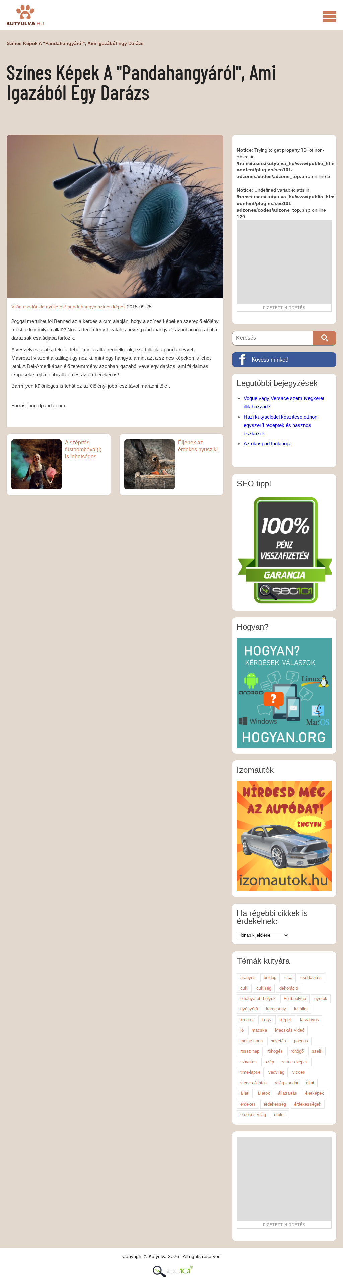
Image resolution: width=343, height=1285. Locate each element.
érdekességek (307, 1104)
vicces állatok (253, 1082)
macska (259, 1030)
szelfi (317, 1051)
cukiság (263, 988)
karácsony (276, 1008)
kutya (267, 1019)
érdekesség (275, 1104)
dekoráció (288, 988)
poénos (301, 1040)
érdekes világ (253, 1114)
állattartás (287, 1093)
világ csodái (286, 1082)
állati (244, 1093)
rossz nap (249, 1051)
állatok (263, 1093)
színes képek (112, 306)
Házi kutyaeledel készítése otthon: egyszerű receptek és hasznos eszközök (281, 425)
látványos (309, 1019)
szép (269, 1061)
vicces (298, 1072)
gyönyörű (249, 1008)
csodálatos (311, 977)
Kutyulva (25, 15)
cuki (244, 988)
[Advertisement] (284, 262)
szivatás (248, 1061)
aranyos (248, 977)
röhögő (297, 1051)
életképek (314, 1093)
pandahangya (81, 306)
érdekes (248, 1104)
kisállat (301, 1008)
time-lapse (250, 1072)
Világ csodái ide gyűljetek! (38, 306)
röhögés (275, 1051)
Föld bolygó (295, 998)
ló (242, 1030)
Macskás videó (289, 1030)
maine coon (251, 1040)
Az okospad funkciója (267, 443)
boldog (270, 977)
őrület (279, 1114)
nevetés (278, 1040)
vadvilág (276, 1072)
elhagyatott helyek (258, 998)
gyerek (320, 998)
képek (286, 1019)
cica (288, 977)
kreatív (247, 1019)
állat (310, 1082)
